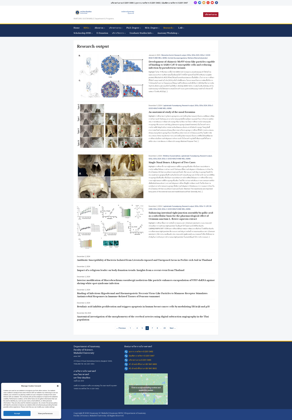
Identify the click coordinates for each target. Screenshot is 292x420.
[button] (58, 386)
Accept (17, 413)
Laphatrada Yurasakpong (172, 105)
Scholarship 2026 (82, 33)
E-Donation (102, 33)
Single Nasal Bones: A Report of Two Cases (172, 162)
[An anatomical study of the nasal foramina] (110, 126)
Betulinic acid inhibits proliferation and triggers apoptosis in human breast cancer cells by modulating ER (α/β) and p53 (143, 306)
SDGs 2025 (195, 55)
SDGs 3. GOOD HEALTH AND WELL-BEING (176, 159)
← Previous (121, 328)
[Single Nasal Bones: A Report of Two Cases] (110, 176)
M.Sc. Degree (151, 28)
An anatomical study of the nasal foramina (172, 112)
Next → (173, 328)
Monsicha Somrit (168, 55)
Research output (180, 55)
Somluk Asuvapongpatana (177, 58)
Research (168, 28)
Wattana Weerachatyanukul (197, 58)
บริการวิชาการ (118, 33)
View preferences (45, 413)
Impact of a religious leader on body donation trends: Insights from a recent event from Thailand (130, 270)
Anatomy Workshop (167, 33)
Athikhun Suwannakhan (171, 156)
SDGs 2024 (203, 105)
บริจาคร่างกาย (211, 14)
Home (77, 28)
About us (99, 28)
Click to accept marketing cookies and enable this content (146, 389)
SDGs (86, 28)
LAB (180, 28)
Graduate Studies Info (141, 33)
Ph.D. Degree (132, 28)
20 (165, 328)
